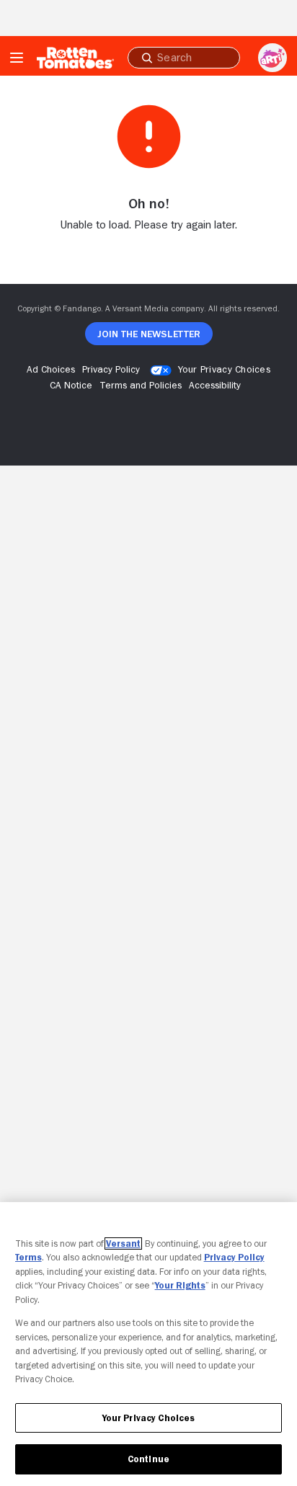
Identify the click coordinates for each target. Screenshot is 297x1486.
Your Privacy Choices (224, 369)
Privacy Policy (234, 1257)
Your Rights (180, 1285)
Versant (123, 1243)
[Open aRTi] (272, 58)
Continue (148, 1459)
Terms (28, 1257)
